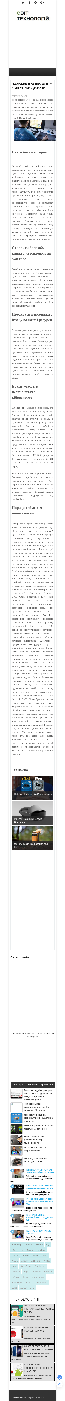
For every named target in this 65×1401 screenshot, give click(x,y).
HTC (20, 1250)
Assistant (35, 1260)
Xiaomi (30, 1250)
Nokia (47, 1260)
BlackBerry (25, 1266)
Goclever (36, 1271)
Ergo (25, 1271)
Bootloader (40, 1266)
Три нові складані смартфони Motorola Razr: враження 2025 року (37, 1107)
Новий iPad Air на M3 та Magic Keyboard (38, 1232)
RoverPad (17, 1282)
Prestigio (41, 1250)
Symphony (41, 1282)
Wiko (14, 1288)
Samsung (16, 1244)
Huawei (25, 1255)
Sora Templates (28, 1398)
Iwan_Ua (40, 1398)
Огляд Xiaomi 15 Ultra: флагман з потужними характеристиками (40, 1187)
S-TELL (29, 1282)
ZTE (32, 1288)
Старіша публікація (45, 1033)
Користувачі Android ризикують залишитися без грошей (39, 1309)
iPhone (39, 1244)
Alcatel (24, 1260)
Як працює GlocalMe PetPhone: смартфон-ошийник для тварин (40, 1171)
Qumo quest (38, 1277)
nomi (14, 1266)
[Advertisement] (32, 46)
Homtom (48, 1271)
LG (13, 1250)
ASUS (15, 1260)
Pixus (25, 1277)
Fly (47, 1244)
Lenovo (28, 1244)
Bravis (15, 1255)
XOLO (23, 1288)
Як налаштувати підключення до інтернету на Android (38, 1368)
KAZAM (16, 1277)
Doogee (16, 1271)
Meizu (35, 1255)
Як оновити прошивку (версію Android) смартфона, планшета (39, 1117)
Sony (44, 1255)
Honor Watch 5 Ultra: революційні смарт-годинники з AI (34, 1139)
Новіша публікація (19, 1033)
